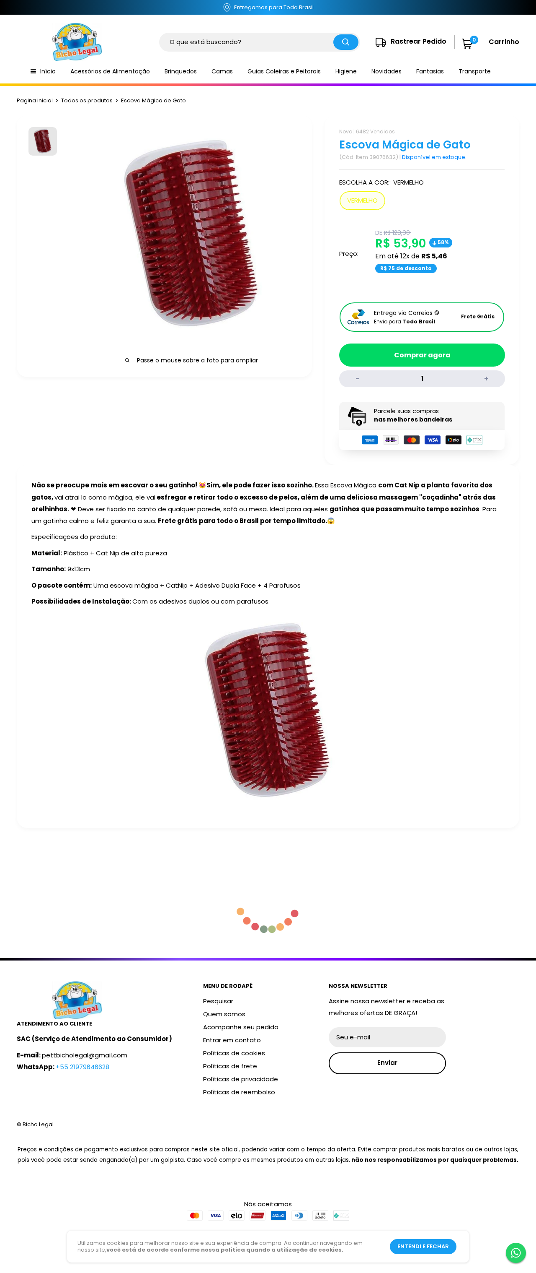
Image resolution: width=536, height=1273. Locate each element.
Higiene (346, 71)
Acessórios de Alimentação (110, 71)
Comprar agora (422, 355)
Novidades (386, 71)
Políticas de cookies (234, 1053)
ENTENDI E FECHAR (423, 1246)
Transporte (475, 71)
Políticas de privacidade (240, 1079)
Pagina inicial (35, 100)
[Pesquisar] (345, 42)
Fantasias (430, 71)
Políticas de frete (230, 1066)
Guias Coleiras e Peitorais (284, 71)
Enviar (387, 1062)
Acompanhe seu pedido (240, 1027)
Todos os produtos (87, 100)
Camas (222, 71)
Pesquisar (218, 1001)
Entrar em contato (232, 1040)
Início (48, 71)
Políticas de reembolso (239, 1092)
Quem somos (224, 1014)
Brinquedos (181, 71)
